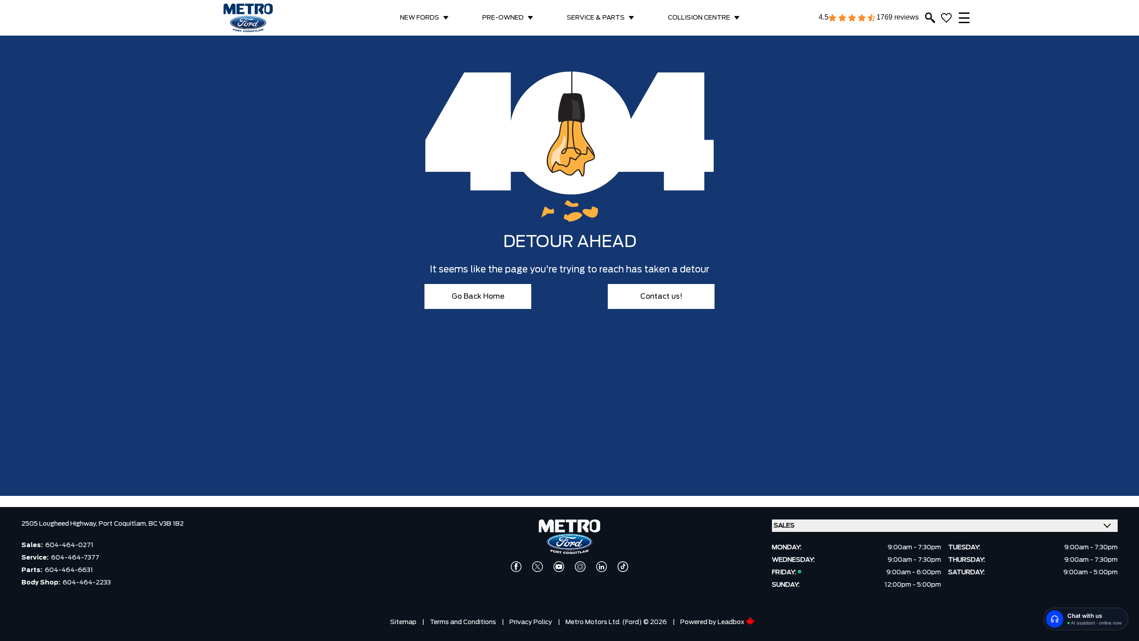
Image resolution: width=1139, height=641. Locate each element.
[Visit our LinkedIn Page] (601, 566)
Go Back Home (478, 296)
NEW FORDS (419, 18)
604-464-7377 (75, 558)
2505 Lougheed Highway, (60, 524)
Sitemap (403, 622)
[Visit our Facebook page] (516, 566)
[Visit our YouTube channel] (559, 566)
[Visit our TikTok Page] (623, 566)
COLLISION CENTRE (699, 18)
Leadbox (732, 622)
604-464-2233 (87, 583)
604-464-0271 (69, 545)
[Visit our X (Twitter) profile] (537, 566)
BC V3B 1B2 (166, 524)
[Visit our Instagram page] (580, 566)
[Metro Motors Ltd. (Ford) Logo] (248, 18)
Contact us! (661, 296)
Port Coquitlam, (124, 524)
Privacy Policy (530, 622)
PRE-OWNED (503, 18)
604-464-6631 (69, 570)
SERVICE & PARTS (596, 18)
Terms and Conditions (463, 622)
